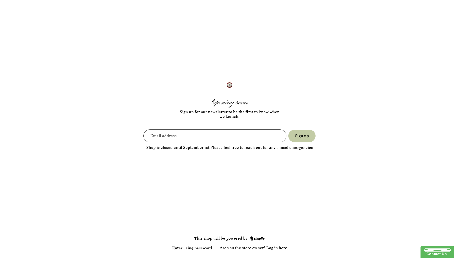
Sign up (302, 135)
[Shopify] (257, 238)
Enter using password (192, 248)
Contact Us (435, 254)
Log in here (276, 247)
